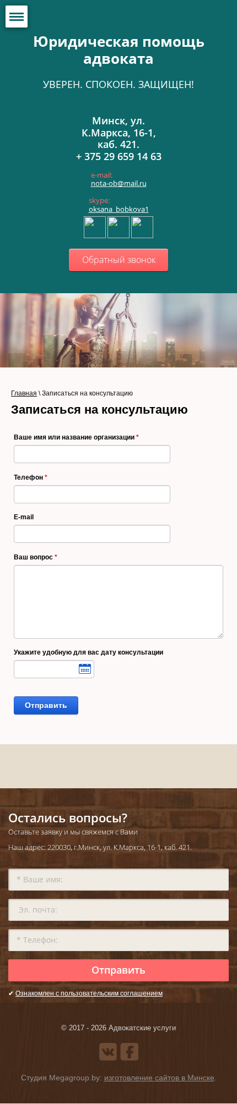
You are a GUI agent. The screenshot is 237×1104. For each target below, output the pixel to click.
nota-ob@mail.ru (119, 183)
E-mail (24, 517)
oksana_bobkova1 (119, 209)
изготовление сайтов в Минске (159, 1077)
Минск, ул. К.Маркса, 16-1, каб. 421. (119, 132)
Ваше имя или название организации (76, 437)
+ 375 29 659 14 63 (118, 156)
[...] (54, 669)
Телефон (30, 477)
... (54, 669)
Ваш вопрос (35, 557)
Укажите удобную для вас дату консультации (88, 652)
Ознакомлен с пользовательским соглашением (89, 993)
